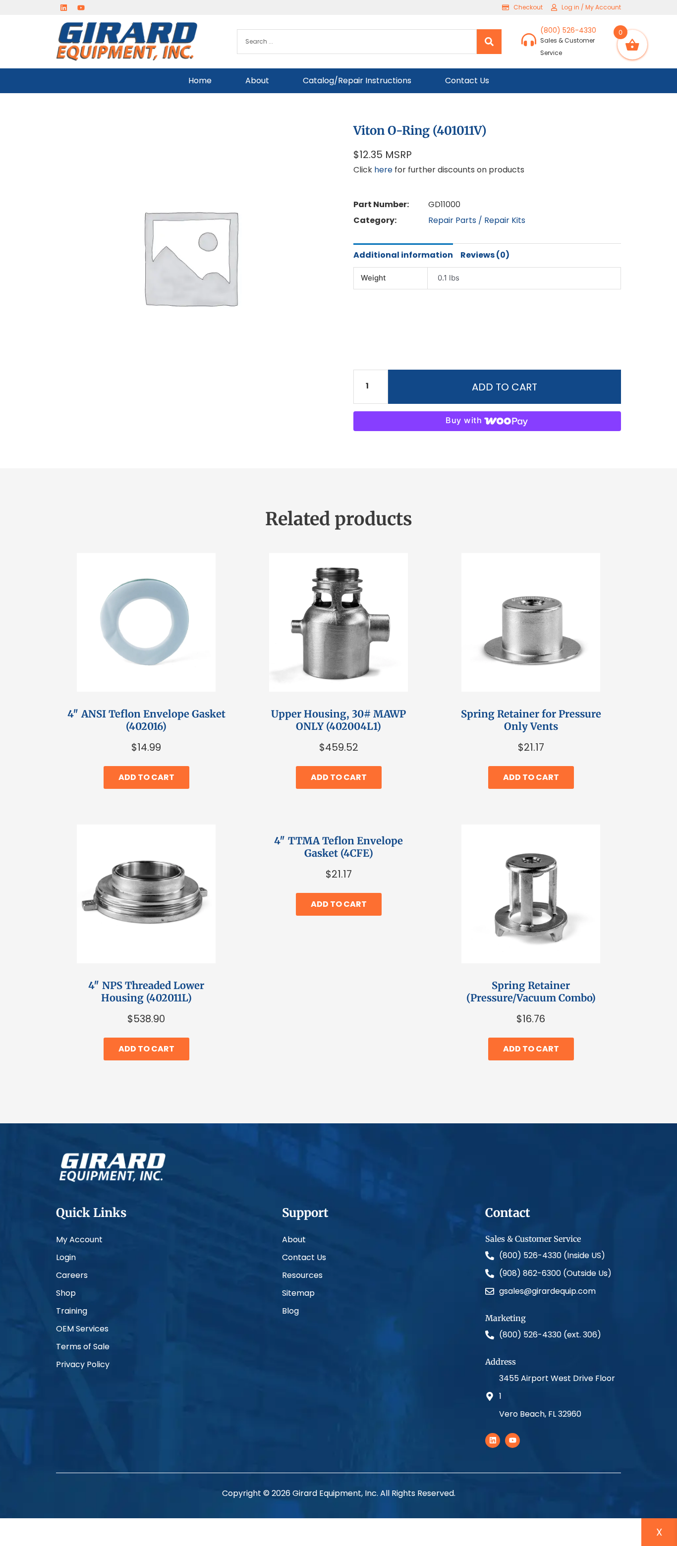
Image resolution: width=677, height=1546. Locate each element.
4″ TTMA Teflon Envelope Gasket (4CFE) (338, 846)
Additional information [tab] (403, 255)
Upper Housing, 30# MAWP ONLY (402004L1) (338, 720)
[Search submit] (489, 41)
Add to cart (504, 387)
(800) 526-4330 (568, 30)
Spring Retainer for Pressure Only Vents (531, 720)
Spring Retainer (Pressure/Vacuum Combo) (531, 991)
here (383, 169)
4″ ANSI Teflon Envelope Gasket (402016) (146, 720)
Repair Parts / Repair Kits (476, 220)
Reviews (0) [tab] (484, 255)
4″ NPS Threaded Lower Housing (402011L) (146, 991)
